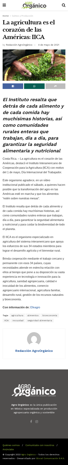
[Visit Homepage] (33, 5)
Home (6, 16)
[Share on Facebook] (13, 86)
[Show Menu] (4, 5)
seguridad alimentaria (40, 320)
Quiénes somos (11, 445)
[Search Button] (63, 5)
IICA (6, 320)
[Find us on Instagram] (36, 422)
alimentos (33, 315)
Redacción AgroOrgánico (19, 45)
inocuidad (18, 320)
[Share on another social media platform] (55, 86)
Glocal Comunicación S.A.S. (50, 458)
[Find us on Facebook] (31, 422)
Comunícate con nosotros (39, 445)
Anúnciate (8, 449)
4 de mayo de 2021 (48, 45)
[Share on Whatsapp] (34, 86)
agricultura (17, 315)
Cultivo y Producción (22, 16)
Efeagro (35, 307)
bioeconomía (50, 315)
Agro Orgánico (28, 454)
